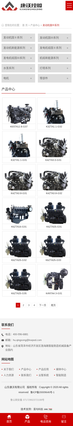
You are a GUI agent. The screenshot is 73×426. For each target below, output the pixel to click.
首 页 (25, 25)
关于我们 (9, 369)
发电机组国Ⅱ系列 (50, 47)
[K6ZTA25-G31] (54, 211)
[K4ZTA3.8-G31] (19, 177)
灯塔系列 (45, 68)
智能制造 (61, 375)
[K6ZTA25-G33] (53, 244)
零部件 (44, 78)
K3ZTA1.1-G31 (19, 160)
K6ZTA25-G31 (54, 226)
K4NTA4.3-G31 (54, 293)
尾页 (53, 305)
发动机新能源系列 (14, 47)
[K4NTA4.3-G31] (54, 277)
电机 (6, 78)
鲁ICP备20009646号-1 (42, 392)
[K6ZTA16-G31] (19, 211)
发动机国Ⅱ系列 (12, 37)
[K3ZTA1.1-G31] (19, 144)
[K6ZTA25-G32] (19, 244)
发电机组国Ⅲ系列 (14, 58)
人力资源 (9, 375)
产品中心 (35, 25)
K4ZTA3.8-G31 (19, 193)
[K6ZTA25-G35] (19, 277)
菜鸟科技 (38, 409)
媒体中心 (61, 369)
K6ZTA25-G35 (19, 293)
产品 (27, 421)
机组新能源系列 (49, 58)
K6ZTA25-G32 (19, 260)
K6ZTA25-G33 (53, 260)
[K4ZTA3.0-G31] (53, 144)
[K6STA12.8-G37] (19, 111)
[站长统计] (48, 409)
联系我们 (26, 375)
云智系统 (44, 375)
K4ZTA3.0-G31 (53, 160)
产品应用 (44, 369)
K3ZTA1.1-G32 (54, 126)
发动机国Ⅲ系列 (51, 25)
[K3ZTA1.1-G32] (54, 111)
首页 (9, 421)
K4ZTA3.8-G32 (54, 193)
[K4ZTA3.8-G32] (54, 177)
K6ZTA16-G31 (19, 226)
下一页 (42, 305)
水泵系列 (8, 68)
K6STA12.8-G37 (19, 126)
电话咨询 (45, 421)
